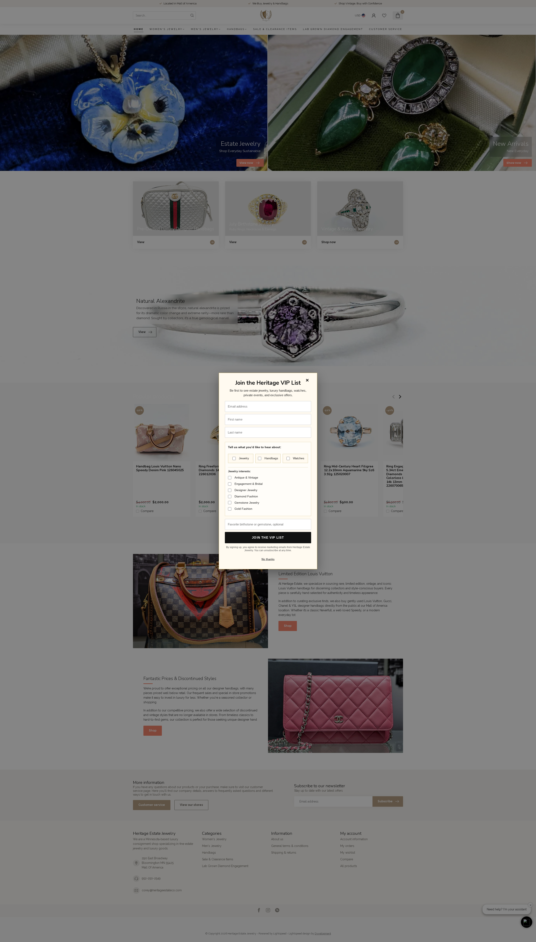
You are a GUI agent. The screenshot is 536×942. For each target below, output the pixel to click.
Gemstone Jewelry (246, 502)
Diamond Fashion (246, 496)
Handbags (271, 458)
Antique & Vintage (246, 477)
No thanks (268, 559)
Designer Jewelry (245, 490)
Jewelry (244, 458)
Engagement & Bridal (248, 483)
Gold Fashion (243, 508)
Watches (298, 458)
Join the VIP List (268, 537)
